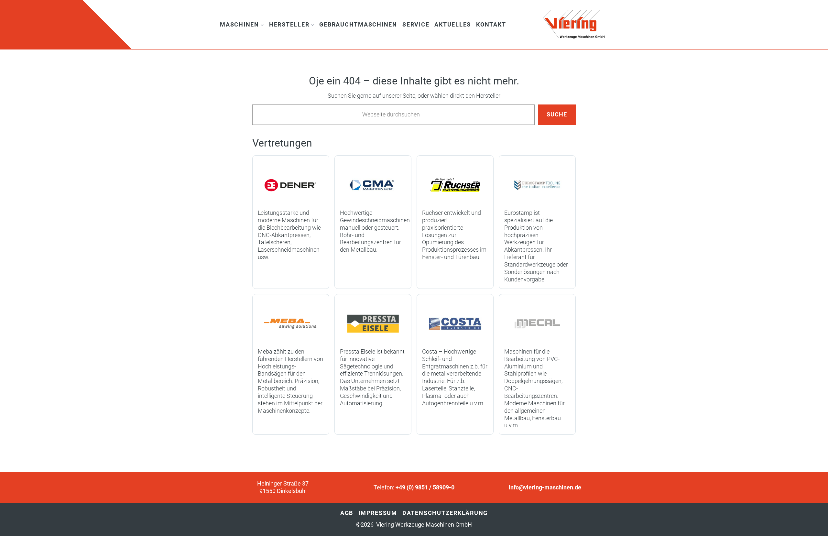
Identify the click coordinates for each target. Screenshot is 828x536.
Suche (557, 114)
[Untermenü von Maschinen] (262, 24)
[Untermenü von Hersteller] (312, 24)
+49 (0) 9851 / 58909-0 (425, 487)
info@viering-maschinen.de (545, 487)
